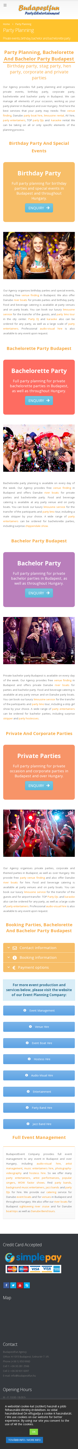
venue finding (30, 295)
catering (51, 1192)
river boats (20, 300)
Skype (27, 1285)
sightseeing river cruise (34, 1206)
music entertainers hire (39, 1168)
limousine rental (54, 115)
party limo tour (66, 314)
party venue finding (32, 877)
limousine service (54, 507)
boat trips (12, 1211)
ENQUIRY (36, 208)
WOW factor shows (31, 1182)
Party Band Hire (41, 1108)
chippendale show (36, 526)
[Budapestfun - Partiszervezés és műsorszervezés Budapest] (39, 10)
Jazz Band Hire (41, 1124)
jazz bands (52, 1187)
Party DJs (53, 896)
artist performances (46, 1178)
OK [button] (34, 1432)
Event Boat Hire (41, 1043)
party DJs (38, 120)
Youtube (20, 1285)
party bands (63, 1182)
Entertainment (41, 1091)
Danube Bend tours (43, 1211)
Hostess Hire (41, 1059)
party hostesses (29, 718)
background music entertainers (25, 1187)
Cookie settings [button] (16, 1432)
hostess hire (37, 1173)
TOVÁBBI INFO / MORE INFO (24, 1440)
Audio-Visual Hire (41, 1075)
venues (46, 1197)
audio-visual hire (51, 328)
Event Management (42, 1010)
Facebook (6, 1285)
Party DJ (33, 319)
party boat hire (33, 115)
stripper (8, 718)
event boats (24, 1197)
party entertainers (14, 120)
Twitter (13, 1285)
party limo (49, 511)
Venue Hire (41, 1027)
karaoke (56, 120)
